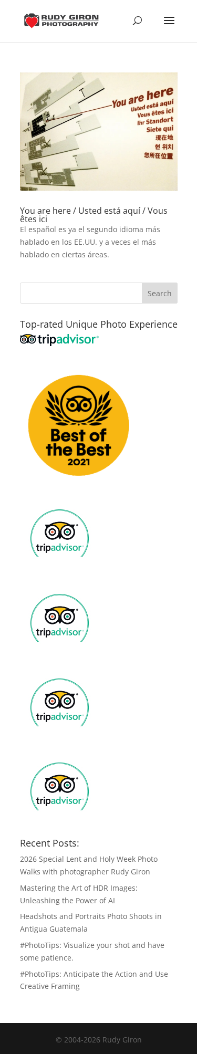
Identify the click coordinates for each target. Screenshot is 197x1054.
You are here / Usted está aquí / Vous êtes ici (94, 215)
